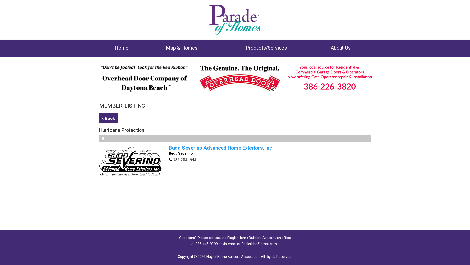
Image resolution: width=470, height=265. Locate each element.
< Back (108, 118)
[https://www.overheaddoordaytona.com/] (235, 77)
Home (121, 48)
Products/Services (266, 48)
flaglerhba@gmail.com (259, 244)
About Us (341, 48)
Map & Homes (181, 48)
